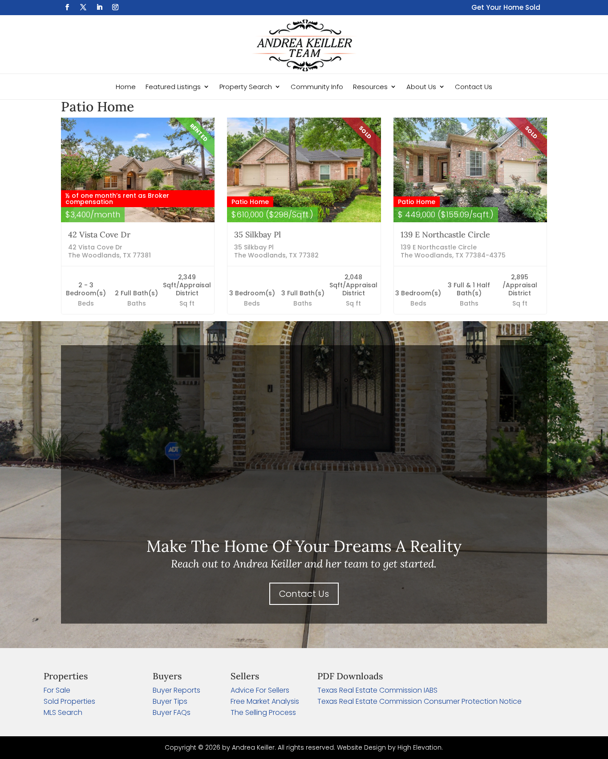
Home (126, 86)
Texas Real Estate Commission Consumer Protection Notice (419, 701)
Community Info (317, 86)
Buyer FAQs (172, 712)
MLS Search (63, 712)
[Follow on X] (83, 7)
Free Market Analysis (265, 701)
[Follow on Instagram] (115, 7)
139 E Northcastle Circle (445, 234)
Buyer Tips (170, 701)
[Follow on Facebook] (67, 7)
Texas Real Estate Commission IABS (377, 690)
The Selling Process (263, 712)
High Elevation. (420, 747)
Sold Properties (69, 701)
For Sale (57, 690)
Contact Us (473, 86)
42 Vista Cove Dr (99, 234)
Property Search (245, 86)
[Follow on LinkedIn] (99, 7)
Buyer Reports (176, 690)
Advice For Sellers (260, 690)
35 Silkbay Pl (257, 234)
